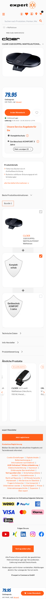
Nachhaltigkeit (28, 485)
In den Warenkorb (17, 112)
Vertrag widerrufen (13, 473)
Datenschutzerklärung (17, 468)
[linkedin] (24, 534)
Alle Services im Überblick (29, 480)
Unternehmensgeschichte (17, 488)
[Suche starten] (40, 21)
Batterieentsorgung (22, 460)
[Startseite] (4, 27)
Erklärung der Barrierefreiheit (23, 470)
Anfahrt (15, 475)
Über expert (23, 491)
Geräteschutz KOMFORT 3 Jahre (22, 143)
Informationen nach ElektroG (22, 462)
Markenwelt (11, 480)
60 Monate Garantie (32, 478)
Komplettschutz (17, 135)
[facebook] (41, 534)
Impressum (32, 468)
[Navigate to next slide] (44, 392)
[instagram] (32, 534)
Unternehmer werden (11, 485)
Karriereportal (32, 483)
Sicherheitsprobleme (32, 473)
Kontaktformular (27, 475)
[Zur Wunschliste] (26, 13)
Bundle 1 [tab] (8, 203)
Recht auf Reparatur (14, 478)
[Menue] (3, 14)
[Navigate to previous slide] (2, 392)
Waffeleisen (11, 27)
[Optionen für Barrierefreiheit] (21, 14)
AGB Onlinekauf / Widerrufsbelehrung (22, 465)
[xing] (15, 534)
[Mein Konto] (31, 14)
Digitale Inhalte (32, 457)
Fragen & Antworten (16, 483)
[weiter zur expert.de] (12, 580)
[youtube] (5, 534)
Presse (39, 485)
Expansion (34, 488)
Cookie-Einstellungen (15, 457)
